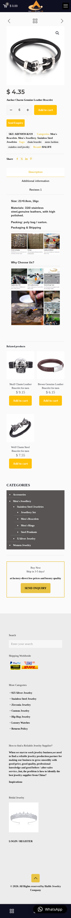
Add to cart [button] (20, 400)
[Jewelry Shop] (12, 911)
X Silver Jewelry (26, 538)
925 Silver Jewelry (21, 692)
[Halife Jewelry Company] (35, 6)
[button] (58, 33)
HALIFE (47, 146)
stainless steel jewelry (19, 147)
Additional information (35, 180)
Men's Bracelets (30, 518)
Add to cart (45, 110)
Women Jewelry (22, 545)
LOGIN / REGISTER (21, 841)
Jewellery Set (28, 512)
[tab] (35, 172)
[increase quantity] (27, 110)
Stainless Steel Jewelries (30, 506)
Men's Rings (28, 525)
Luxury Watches (20, 722)
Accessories (19, 494)
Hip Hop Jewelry (20, 716)
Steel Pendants (29, 532)
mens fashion (51, 142)
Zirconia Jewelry (21, 704)
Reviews (35, 189)
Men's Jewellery (27, 137)
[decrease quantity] (10, 110)
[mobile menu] (65, 6)
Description (36, 172)
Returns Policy (19, 728)
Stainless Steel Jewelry (23, 698)
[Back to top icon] (35, 878)
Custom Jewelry (20, 710)
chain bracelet (34, 142)
